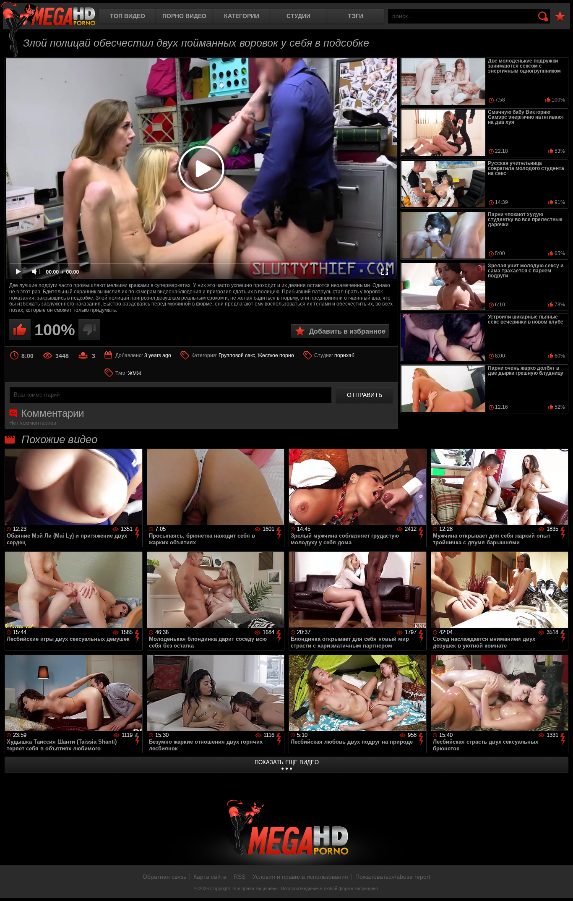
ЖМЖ (134, 373)
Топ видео (127, 16)
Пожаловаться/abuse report (392, 876)
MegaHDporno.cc (48, 14)
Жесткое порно (276, 355)
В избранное (560, 16)
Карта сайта (210, 876)
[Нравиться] (20, 329)
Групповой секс (237, 355)
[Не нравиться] (89, 329)
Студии (298, 16)
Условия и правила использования (300, 876)
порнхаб (344, 355)
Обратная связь (164, 876)
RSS (239, 876)
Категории (241, 16)
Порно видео (184, 16)
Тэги (355, 16)
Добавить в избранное (347, 331)
